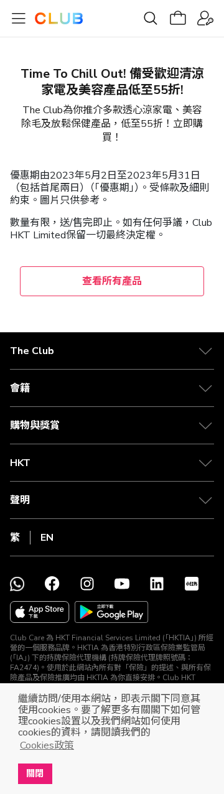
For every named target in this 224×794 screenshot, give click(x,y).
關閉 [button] (35, 773)
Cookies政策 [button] (47, 745)
